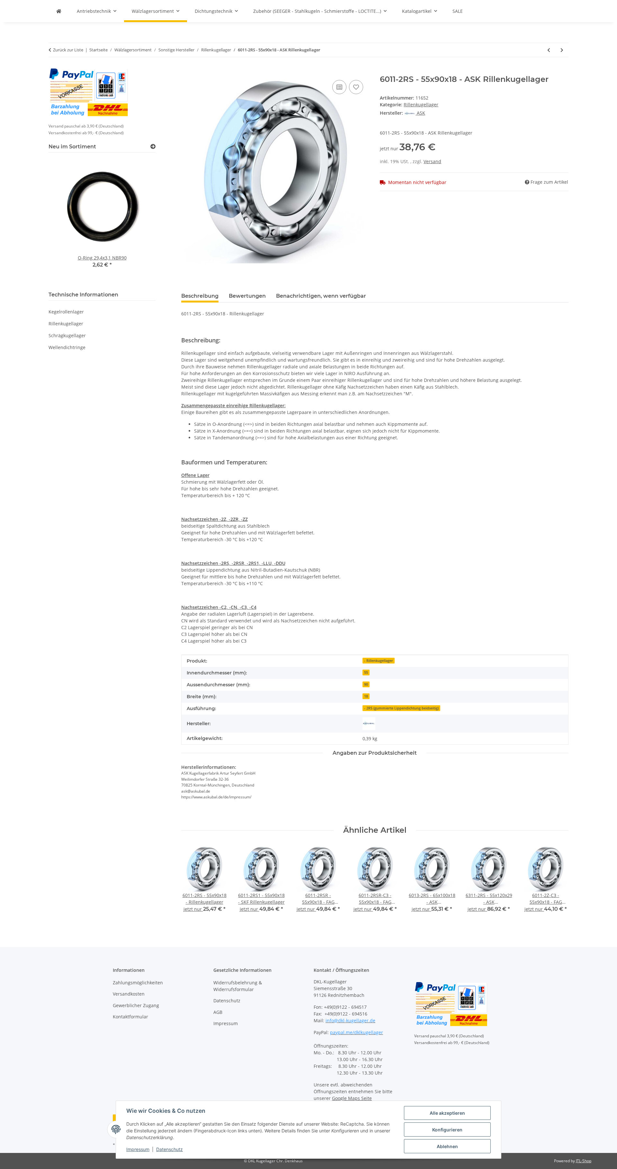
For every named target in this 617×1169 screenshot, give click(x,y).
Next (558, 883)
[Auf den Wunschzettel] (356, 87)
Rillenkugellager (421, 104)
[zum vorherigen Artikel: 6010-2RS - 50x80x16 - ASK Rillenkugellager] (548, 50)
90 (366, 684)
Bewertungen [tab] (247, 296)
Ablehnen (447, 1146)
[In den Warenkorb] (186, 71)
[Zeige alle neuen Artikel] (153, 147)
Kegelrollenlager (66, 312)
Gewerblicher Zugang (136, 1005)
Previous (191, 883)
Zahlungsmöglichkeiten (138, 983)
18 (366, 696)
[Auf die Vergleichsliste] (339, 87)
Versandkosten (129, 994)
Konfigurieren (447, 1129)
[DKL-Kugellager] (59, 11)
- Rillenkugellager (378, 660)
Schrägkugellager (67, 335)
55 (366, 672)
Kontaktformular (130, 1017)
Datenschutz (169, 1149)
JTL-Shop (583, 1161)
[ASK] (368, 723)
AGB (217, 1012)
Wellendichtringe (67, 347)
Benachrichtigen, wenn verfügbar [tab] (321, 296)
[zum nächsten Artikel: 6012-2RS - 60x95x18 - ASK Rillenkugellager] (561, 50)
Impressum (137, 1149)
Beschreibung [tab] (200, 296)
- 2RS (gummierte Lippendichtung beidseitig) (401, 708)
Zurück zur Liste (68, 50)
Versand (432, 161)
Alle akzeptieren (447, 1113)
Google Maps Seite (352, 1098)
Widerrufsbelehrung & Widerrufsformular (237, 986)
